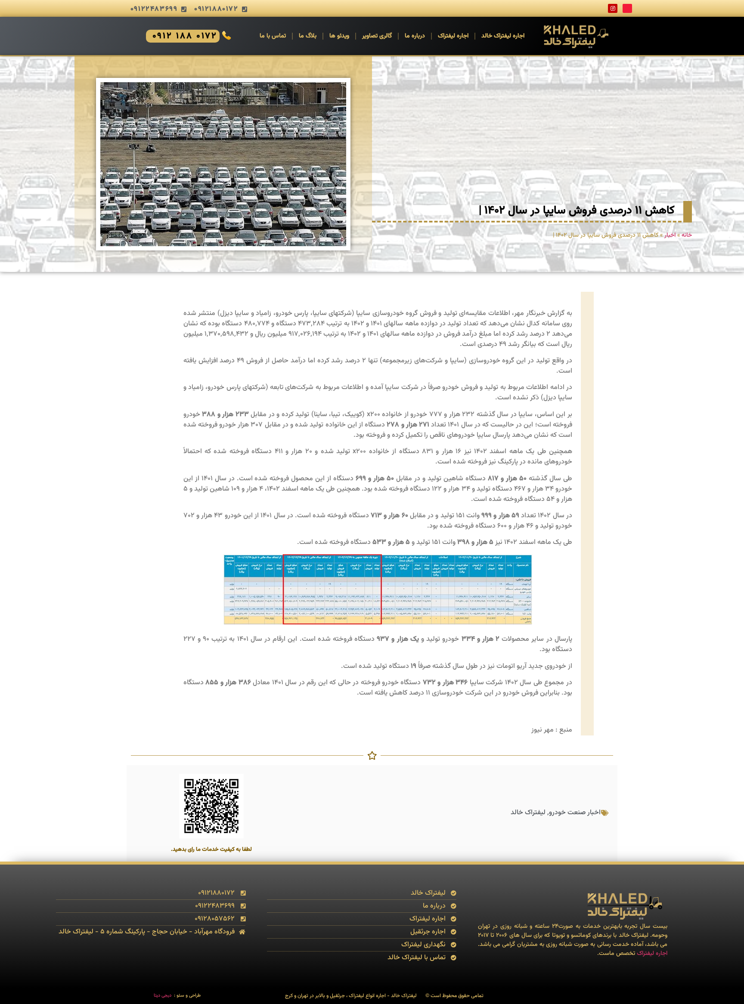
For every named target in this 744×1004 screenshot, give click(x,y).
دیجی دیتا (162, 995)
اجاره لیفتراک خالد (502, 36)
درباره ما (415, 36)
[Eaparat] (627, 8)
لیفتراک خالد (528, 812)
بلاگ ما (307, 36)
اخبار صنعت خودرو (575, 812)
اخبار (670, 235)
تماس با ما (273, 36)
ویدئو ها (339, 36)
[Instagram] (612, 8)
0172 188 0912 (185, 36)
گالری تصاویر (377, 36)
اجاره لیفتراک (453, 36)
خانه (687, 235)
